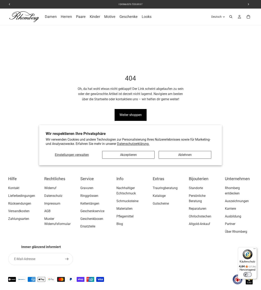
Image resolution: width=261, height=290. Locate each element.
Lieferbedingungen (21, 196)
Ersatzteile (87, 226)
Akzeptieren (128, 155)
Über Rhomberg (236, 232)
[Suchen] (230, 16)
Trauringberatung (165, 188)
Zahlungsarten (18, 219)
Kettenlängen (89, 203)
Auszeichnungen (237, 201)
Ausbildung (233, 216)
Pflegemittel (125, 216)
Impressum (52, 203)
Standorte (196, 188)
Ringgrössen (89, 196)
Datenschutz (53, 196)
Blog (119, 224)
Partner (230, 224)
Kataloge (159, 196)
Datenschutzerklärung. (133, 144)
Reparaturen (197, 209)
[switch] (247, 274)
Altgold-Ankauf (199, 224)
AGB (47, 211)
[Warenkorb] (248, 16)
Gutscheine (161, 203)
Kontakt (13, 188)
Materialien (124, 209)
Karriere (230, 209)
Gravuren (86, 188)
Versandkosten (19, 211)
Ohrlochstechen (200, 216)
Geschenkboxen (91, 219)
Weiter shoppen (130, 115)
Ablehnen (185, 155)
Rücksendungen (19, 203)
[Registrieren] (67, 259)
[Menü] (254, 249)
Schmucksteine (127, 201)
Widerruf (50, 188)
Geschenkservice (92, 211)
